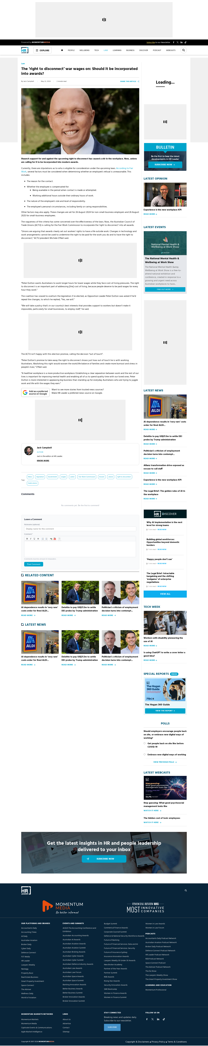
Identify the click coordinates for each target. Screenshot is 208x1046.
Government (52, 476)
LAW (106, 50)
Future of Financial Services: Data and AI (121, 944)
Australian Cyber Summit (73, 960)
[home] (24, 50)
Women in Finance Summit (115, 997)
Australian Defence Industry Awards (78, 964)
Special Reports (160, 674)
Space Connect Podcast (155, 963)
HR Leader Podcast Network (157, 954)
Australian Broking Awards (74, 952)
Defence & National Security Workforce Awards (124, 936)
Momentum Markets (29, 1019)
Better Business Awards (73, 988)
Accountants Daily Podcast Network (160, 938)
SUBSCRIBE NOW (163, 165)
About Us (67, 1019)
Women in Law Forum (154, 927)
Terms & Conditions (177, 1041)
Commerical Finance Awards (116, 927)
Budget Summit (110, 923)
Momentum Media (29, 1023)
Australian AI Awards (71, 939)
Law (23, 63)
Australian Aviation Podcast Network (161, 942)
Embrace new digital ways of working (167, 755)
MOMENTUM (41, 42)
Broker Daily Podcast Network (158, 946)
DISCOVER (143, 50)
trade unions (32, 483)
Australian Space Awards (73, 976)
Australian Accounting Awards (76, 935)
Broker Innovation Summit (74, 1001)
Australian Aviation (29, 940)
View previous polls (163, 762)
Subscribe (151, 42)
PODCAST (157, 50)
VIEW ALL (165, 594)
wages (63, 476)
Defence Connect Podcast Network (160, 950)
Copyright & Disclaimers (137, 1041)
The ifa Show (150, 971)
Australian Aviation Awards (74, 943)
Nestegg (24, 969)
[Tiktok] (163, 1019)
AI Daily (24, 936)
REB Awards (109, 977)
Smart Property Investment (32, 981)
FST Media (25, 956)
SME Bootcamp (110, 989)
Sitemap (66, 1031)
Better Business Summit (72, 993)
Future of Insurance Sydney (115, 952)
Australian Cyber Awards (73, 956)
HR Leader (25, 961)
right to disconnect (124, 476)
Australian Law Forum (72, 972)
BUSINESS (130, 50)
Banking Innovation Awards (74, 984)
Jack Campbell (28, 81)
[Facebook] (146, 1019)
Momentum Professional (155, 990)
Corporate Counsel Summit (115, 932)
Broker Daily (26, 944)
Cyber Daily (26, 948)
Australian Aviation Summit (74, 948)
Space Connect (27, 985)
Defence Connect (28, 952)
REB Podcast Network (154, 959)
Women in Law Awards (155, 923)
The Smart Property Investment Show (161, 979)
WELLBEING (84, 50)
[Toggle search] (183, 50)
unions (110, 476)
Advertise (67, 1023)
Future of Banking (111, 940)
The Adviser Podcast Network (158, 967)
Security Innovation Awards (115, 985)
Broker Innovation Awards (74, 997)
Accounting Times (29, 932)
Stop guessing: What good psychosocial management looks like (164, 804)
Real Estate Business (29, 977)
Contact (66, 1027)
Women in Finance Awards (115, 993)
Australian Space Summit (73, 980)
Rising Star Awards (112, 981)
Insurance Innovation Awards (116, 956)
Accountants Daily (29, 928)
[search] (186, 890)
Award (101, 476)
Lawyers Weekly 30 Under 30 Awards (119, 960)
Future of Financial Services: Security (119, 948)
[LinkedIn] (158, 1019)
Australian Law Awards (72, 968)
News (30, 476)
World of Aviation (28, 997)
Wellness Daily (27, 993)
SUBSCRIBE (112, 1027)
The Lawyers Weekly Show (156, 975)
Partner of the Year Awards (115, 968)
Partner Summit (110, 972)
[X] (152, 1019)
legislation (40, 476)
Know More (43, 460)
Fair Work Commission (87, 476)
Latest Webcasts (157, 772)
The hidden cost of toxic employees (162, 818)
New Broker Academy (113, 964)
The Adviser (26, 989)
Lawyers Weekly (28, 965)
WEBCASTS (170, 50)
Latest (72, 476)
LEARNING (117, 50)
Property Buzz (27, 973)
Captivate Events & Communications (36, 1027)
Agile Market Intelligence (31, 1031)
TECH (96, 50)
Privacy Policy (158, 1041)
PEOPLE (71, 50)
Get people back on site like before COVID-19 (166, 745)
